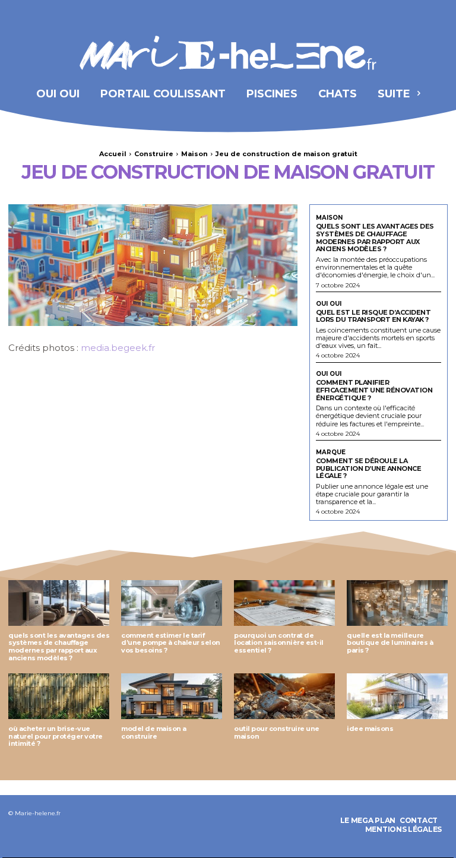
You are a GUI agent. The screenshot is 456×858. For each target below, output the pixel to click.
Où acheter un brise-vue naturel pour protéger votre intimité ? (55, 736)
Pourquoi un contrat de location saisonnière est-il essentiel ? (279, 642)
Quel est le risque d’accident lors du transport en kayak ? (373, 316)
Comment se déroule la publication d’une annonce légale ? (369, 468)
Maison (194, 154)
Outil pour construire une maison (276, 732)
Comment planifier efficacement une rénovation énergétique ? (374, 389)
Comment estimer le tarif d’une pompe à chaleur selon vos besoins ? (170, 642)
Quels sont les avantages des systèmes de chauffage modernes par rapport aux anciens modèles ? (375, 237)
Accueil (112, 154)
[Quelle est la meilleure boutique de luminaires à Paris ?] (397, 603)
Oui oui (328, 304)
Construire (153, 154)
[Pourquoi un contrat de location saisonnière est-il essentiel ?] (284, 603)
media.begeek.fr (118, 347)
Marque (331, 452)
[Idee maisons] (397, 696)
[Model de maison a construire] (171, 696)
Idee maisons (370, 728)
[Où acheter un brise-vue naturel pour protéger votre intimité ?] (58, 696)
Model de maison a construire (153, 732)
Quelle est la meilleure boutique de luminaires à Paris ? (390, 642)
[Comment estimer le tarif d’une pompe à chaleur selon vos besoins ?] (171, 603)
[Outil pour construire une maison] (284, 696)
